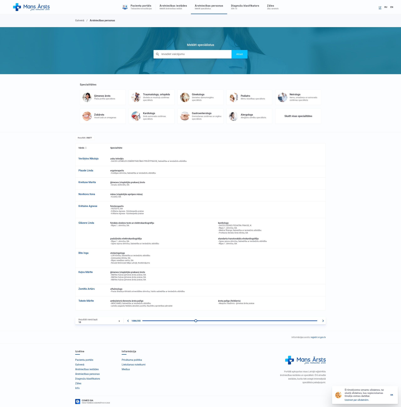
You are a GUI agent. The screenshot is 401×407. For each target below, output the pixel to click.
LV (380, 7)
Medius (126, 369)
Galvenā (79, 364)
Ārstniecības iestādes (87, 369)
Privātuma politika (132, 359)
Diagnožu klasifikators (87, 378)
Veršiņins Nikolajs (88, 158)
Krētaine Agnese (87, 206)
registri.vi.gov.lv (318, 337)
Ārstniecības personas (87, 374)
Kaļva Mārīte (85, 272)
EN (391, 7)
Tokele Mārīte (86, 300)
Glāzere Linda (86, 222)
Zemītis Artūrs (86, 288)
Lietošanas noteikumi (134, 364)
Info (77, 388)
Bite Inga (83, 252)
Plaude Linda (85, 170)
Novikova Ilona (86, 194)
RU (385, 7)
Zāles (78, 383)
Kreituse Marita (87, 182)
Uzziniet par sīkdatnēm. (357, 400)
